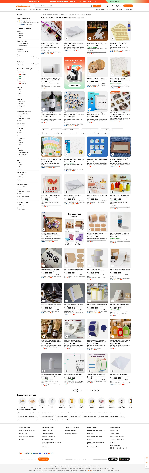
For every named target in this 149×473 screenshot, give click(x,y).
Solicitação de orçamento (71, 433)
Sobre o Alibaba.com (24, 427)
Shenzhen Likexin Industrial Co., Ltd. (73, 48)
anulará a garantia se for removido (90, 129)
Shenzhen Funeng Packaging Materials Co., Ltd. (51, 52)
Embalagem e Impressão (53, 14)
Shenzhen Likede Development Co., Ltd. (120, 86)
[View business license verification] (88, 470)
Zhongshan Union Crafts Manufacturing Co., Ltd (120, 164)
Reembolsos (90, 439)
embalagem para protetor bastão (46, 419)
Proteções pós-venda (47, 439)
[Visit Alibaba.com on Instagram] (120, 448)
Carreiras (21, 439)
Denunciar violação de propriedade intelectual (95, 443)
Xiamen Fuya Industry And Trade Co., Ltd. (120, 241)
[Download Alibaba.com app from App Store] (113, 459)
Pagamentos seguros (47, 430)
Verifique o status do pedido (117, 436)
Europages (97, 466)
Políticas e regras (46, 446)
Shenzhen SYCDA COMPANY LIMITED (96, 277)
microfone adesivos (75, 416)
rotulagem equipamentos (48, 133)
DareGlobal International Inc (94, 348)
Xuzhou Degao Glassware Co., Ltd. (118, 346)
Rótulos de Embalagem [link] (85, 14)
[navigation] (28, 203)
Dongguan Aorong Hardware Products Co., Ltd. (97, 52)
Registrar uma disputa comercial (95, 436)
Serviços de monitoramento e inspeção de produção (51, 443)
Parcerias (112, 442)
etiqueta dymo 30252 (96, 412)
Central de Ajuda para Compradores (96, 430)
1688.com (58, 466)
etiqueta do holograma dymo (72, 129)
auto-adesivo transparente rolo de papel (78, 412)
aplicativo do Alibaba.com (100, 459)
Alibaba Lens (28, 459)
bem (36, 57)
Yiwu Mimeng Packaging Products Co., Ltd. (97, 381)
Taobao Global (81, 466)
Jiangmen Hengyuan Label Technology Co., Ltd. (97, 311)
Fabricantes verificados (70, 430)
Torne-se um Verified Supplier (117, 439)
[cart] (112, 6)
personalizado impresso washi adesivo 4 (28, 416)
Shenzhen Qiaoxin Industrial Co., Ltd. (50, 311)
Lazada (74, 466)
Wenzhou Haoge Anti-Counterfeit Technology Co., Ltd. (120, 50)
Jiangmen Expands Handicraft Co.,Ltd (96, 85)
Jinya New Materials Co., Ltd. (48, 120)
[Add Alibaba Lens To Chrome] (43, 459)
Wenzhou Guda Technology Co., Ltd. (119, 119)
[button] (92, 6)
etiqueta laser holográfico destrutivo (105, 133)
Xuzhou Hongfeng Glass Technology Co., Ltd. (120, 207)
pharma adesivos (38, 412)
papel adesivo (106, 129)
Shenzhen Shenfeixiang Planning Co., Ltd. (51, 276)
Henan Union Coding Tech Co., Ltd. (118, 313)
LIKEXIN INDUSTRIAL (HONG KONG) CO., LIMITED (74, 202)
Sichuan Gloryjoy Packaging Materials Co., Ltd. (74, 382)
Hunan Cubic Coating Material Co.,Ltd (96, 120)
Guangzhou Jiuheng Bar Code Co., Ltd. (73, 169)
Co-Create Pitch (23, 433)
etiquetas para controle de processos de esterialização (112, 416)
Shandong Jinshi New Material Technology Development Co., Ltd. (74, 312)
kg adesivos (45, 129)
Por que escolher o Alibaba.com (27, 430)
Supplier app (69, 459)
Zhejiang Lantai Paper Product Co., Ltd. (50, 166)
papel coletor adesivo (62, 416)
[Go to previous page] (73, 390)
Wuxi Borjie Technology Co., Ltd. (72, 346)
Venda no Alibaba (114, 430)
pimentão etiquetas (57, 129)
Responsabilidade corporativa (26, 436)
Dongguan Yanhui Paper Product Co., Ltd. (51, 205)
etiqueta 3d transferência (90, 416)
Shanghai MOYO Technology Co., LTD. (96, 202)
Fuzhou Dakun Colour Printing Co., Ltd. (96, 240)
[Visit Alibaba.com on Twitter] (117, 448)
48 (95, 390)
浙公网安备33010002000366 (100, 470)
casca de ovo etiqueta (118, 129)
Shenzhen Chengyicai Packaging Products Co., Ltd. (120, 278)
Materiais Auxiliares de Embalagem (69, 14)
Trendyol (91, 466)
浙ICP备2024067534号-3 (114, 470)
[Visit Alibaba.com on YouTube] (123, 448)
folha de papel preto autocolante (27, 419)
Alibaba (42, 14)
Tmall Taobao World (67, 466)
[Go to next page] (98, 390)
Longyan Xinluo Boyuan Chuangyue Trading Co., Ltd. (51, 346)
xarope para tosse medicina (86, 133)
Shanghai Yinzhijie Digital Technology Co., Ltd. (51, 86)
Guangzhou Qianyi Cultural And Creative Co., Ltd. (97, 164)
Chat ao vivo (90, 433)
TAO (87, 466)
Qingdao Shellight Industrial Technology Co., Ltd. (51, 384)
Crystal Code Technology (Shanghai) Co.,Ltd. (74, 124)
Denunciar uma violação (93, 446)
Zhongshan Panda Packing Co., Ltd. (49, 240)
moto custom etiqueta (25, 412)
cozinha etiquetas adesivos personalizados (55, 412)
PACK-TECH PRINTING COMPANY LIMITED (74, 276)
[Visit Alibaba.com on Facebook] (111, 448)
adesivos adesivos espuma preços (112, 412)
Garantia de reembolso (47, 433)
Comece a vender (114, 433)
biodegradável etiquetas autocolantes (67, 133)
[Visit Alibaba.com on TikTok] (126, 448)
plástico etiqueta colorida (47, 416)
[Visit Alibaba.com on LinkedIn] (114, 448)
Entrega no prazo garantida (48, 436)
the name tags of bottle (63, 419)
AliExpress (52, 466)
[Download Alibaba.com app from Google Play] (124, 459)
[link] (147, 458)
